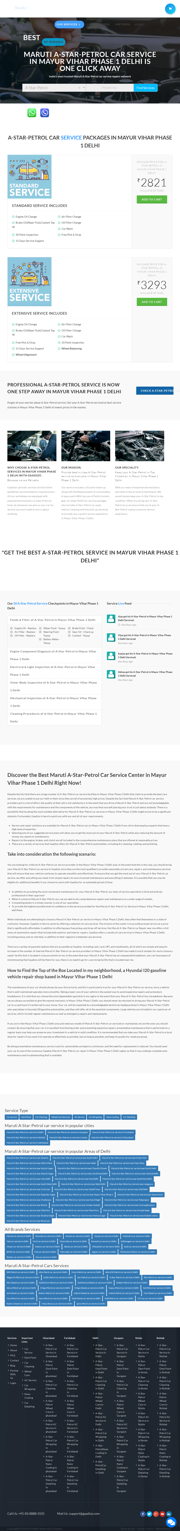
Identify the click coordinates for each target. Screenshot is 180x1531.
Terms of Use (128, 1528)
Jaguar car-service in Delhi (104, 1252)
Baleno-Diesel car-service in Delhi (22, 1303)
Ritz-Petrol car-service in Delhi (158, 1277)
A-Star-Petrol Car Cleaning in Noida (144, 1383)
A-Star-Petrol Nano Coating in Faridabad (72, 1464)
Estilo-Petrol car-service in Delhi (58, 1277)
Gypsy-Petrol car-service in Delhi (124, 1288)
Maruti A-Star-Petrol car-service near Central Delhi (135, 1173)
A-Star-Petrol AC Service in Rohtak (164, 1419)
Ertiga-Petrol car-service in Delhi (55, 1288)
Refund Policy (163, 1528)
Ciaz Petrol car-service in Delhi (21, 1298)
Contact (14, 1360)
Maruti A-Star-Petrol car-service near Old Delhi (126, 1189)
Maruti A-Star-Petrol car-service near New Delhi (28, 1178)
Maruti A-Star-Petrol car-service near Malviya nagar (82, 1215)
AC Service (79, 1117)
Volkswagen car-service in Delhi (135, 1241)
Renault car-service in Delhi (103, 1241)
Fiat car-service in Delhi (45, 1252)
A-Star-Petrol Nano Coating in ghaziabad (51, 1464)
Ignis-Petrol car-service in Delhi (91, 1303)
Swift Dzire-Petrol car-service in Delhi (56, 1282)
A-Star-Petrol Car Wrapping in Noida (144, 1435)
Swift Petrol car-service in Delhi (119, 1298)
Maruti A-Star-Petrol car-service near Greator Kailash (76, 1205)
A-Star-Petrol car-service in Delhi (125, 1277)
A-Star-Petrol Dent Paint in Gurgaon (122, 1368)
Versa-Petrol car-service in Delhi (21, 1288)
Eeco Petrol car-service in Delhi (53, 1298)
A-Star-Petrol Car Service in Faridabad (72, 1351)
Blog (12, 1365)
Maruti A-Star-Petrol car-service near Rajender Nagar (31, 1194)
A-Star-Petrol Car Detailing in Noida (144, 1471)
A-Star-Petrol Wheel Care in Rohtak (163, 1401)
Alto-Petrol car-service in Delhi (53, 1272)
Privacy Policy (145, 1528)
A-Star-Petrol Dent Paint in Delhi (101, 1367)
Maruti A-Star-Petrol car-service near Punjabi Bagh (126, 1210)
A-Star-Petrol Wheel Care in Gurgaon (121, 1408)
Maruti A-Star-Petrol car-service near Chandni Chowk (82, 1168)
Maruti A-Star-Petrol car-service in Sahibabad (27, 1142)
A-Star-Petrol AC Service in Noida (143, 1419)
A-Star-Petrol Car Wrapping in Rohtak (165, 1435)
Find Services (146, 88)
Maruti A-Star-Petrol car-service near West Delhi (83, 1184)
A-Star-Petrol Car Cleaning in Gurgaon (122, 1388)
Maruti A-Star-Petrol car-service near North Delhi (133, 1168)
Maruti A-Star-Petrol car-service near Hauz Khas (122, 1163)
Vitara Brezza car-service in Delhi (57, 1303)
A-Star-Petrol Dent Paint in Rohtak (165, 1367)
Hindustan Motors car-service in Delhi (137, 1252)
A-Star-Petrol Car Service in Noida (144, 1351)
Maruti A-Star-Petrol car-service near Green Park (124, 1157)
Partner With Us (14, 1374)
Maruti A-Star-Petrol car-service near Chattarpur (29, 1200)
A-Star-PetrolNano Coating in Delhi (101, 1451)
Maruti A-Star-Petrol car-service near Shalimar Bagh (30, 1215)
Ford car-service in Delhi (44, 1241)
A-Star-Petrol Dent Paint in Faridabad (73, 1368)
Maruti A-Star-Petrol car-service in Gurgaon (68, 1132)
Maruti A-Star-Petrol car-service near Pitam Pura (76, 1210)
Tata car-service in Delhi (17, 1241)
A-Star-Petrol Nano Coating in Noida (143, 1453)
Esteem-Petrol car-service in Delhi (131, 1282)
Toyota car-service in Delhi (106, 1236)
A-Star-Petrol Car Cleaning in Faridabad (72, 1388)
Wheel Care (27, 1373)
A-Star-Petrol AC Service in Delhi (100, 1419)
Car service (12, 1117)
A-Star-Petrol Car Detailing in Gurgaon (122, 1483)
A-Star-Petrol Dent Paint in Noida (144, 1367)
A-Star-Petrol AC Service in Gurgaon (122, 1426)
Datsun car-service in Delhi (47, 1246)
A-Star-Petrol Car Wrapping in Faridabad (72, 1444)
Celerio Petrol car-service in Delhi (124, 1293)
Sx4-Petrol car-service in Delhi (157, 1288)
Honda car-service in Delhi (78, 1236)
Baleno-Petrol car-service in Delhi (54, 1293)
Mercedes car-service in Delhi (73, 1252)
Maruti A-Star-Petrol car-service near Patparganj (127, 1200)
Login (13, 1382)
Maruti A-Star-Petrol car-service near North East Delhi (82, 1173)
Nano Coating (112, 1117)
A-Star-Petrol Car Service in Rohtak (165, 1351)
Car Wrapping (95, 1117)
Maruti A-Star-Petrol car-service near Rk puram (28, 1221)
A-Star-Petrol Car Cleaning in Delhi (101, 1383)
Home (13, 1345)
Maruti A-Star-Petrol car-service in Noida (68, 1137)
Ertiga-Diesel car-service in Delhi (89, 1288)
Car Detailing (129, 1117)
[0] (169, 8)
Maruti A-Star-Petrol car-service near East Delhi (76, 1178)
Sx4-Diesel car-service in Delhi (20, 1293)
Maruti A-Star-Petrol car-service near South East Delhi (127, 1178)
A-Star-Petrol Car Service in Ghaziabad (51, 1351)
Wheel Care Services (61, 1117)
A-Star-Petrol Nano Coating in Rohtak (165, 1453)
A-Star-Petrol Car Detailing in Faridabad (72, 1483)
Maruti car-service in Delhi (19, 1236)
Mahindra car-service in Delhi (136, 1236)
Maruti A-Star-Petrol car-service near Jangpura (131, 1184)
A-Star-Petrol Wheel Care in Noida (142, 1401)
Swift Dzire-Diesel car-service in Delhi (95, 1282)
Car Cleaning (41, 1117)
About (13, 1350)
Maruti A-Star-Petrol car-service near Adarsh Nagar (30, 1173)
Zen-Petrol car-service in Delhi (91, 1277)
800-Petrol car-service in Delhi (21, 1272)
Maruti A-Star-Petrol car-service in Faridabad (113, 1132)
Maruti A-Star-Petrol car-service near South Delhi (75, 1157)
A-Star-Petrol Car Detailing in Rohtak (165, 1471)
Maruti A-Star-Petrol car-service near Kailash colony (134, 1215)
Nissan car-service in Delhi (19, 1246)
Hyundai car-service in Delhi (48, 1236)
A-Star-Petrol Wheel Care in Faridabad (72, 1408)
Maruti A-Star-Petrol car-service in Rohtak (26, 1137)
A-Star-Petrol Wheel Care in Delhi (99, 1401)
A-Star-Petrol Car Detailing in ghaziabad (51, 1483)
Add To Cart (152, 199)
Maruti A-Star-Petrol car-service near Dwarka (27, 1157)
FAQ (12, 1355)
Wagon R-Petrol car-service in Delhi (23, 1277)
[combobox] (54, 88)
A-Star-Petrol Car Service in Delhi (101, 1351)
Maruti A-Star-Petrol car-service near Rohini (27, 1205)
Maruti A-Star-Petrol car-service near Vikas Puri (28, 1210)
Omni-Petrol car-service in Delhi (86, 1272)
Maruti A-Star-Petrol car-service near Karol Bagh (78, 1200)
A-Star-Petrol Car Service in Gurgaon (122, 1351)
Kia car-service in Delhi (46, 1257)
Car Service (28, 1350)
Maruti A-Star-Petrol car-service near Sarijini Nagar (30, 1168)
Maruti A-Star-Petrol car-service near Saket (76, 1163)
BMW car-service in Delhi (18, 1252)
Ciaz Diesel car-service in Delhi (158, 1293)
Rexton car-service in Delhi (19, 1257)
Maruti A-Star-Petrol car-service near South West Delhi (32, 1184)
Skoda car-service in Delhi (76, 1246)
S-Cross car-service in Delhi (150, 1298)
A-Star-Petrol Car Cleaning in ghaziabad (51, 1388)
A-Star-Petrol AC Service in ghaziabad (51, 1426)
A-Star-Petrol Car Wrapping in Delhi (101, 1435)
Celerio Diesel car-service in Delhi (89, 1293)
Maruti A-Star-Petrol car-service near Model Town (77, 1189)
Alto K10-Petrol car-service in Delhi (121, 1272)
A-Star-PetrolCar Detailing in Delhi (100, 1467)
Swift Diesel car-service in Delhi (86, 1298)
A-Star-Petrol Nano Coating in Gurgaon (122, 1464)
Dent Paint (26, 1117)
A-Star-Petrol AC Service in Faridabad (72, 1426)
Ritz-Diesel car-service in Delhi (21, 1282)
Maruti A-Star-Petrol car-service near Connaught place (130, 1205)
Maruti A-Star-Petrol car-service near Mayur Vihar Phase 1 (86, 1194)
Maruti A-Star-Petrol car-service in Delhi (25, 1132)
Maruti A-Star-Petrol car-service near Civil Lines (28, 1189)
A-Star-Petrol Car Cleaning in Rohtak (165, 1383)
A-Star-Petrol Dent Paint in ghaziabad (51, 1368)
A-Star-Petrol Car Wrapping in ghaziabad (51, 1444)
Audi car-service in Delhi (135, 1246)
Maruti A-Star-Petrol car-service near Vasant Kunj (140, 1194)
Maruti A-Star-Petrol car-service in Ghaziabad (112, 1137)
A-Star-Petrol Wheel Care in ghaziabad (51, 1408)
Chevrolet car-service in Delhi (73, 1241)
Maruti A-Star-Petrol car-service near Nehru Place (29, 1163)
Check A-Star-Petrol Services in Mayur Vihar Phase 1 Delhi (157, 390)
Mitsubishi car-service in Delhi (106, 1246)
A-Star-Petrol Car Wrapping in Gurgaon (122, 1444)
